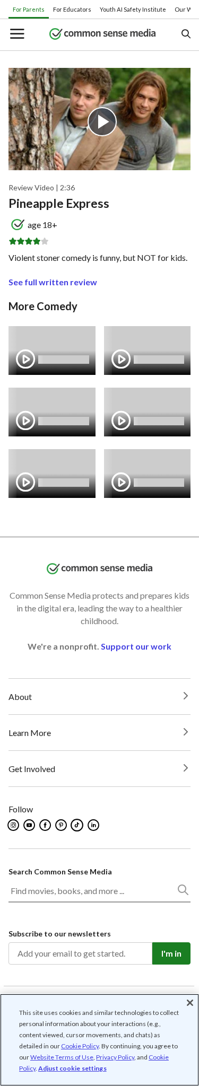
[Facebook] (46, 825)
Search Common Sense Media (60, 871)
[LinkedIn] (94, 825)
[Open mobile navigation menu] (16, 34)
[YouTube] (30, 825)
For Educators (72, 9)
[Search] (183, 892)
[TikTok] (78, 825)
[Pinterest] (62, 825)
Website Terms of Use (61, 1057)
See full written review (52, 282)
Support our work (136, 646)
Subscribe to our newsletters (59, 933)
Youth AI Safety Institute (133, 9)
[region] (99, 1040)
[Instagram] (14, 825)
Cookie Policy (80, 1046)
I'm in (171, 953)
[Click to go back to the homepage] (102, 34)
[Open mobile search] (185, 35)
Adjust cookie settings (72, 1068)
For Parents (29, 9)
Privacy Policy (115, 1057)
